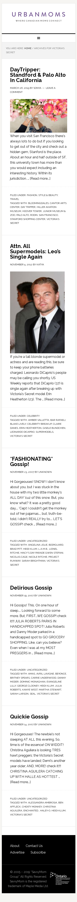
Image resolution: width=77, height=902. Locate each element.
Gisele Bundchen (54, 428)
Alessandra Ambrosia (42, 802)
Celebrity (33, 415)
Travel (14, 199)
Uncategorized (37, 540)
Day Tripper (28, 207)
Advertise (17, 852)
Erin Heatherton (30, 428)
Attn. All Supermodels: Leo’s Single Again (35, 251)
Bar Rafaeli (58, 420)
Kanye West (30, 689)
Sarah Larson (19, 693)
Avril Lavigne (45, 673)
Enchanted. (31, 810)
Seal (33, 693)
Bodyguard (56, 544)
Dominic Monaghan (32, 681)
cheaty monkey (32, 806)
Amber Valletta (38, 420)
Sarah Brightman (33, 560)
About (15, 846)
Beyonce (60, 673)
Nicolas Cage (19, 556)
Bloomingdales (38, 203)
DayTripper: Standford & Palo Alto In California (38, 74)
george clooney (28, 685)
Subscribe (38, 852)
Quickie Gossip (29, 717)
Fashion (32, 195)
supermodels (44, 431)
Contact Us (34, 846)
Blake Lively (18, 423)
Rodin (34, 215)
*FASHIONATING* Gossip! (31, 461)
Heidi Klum (30, 548)
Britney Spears (20, 677)
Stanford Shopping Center (27, 219)
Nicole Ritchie (38, 556)
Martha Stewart (50, 689)
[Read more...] (40, 178)
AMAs (31, 673)
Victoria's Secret (21, 436)
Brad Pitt (16, 548)
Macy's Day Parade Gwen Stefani (42, 552)
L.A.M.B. (43, 548)
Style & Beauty (48, 195)
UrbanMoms (38, 17)
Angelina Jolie (37, 544)
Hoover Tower (32, 211)
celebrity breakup (39, 423)
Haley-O (45, 810)
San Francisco (48, 215)
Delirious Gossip (31, 588)
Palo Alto (22, 215)
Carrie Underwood (43, 677)
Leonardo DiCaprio (22, 431)
